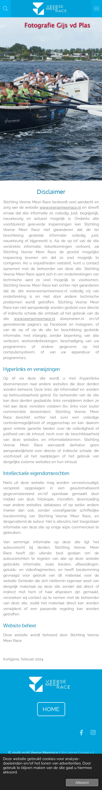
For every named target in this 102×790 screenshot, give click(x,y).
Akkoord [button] (82, 783)
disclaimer (69, 753)
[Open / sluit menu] (96, 8)
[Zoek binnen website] (5, 8)
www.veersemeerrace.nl (60, 207)
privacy (86, 753)
